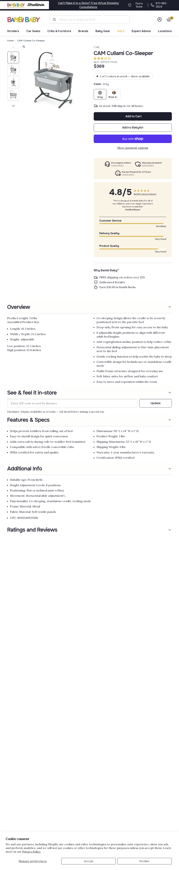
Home (10, 40)
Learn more (117, 165)
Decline (144, 861)
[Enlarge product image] (24, 47)
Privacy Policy (31, 851)
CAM (96, 47)
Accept (88, 861)
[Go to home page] (23, 19)
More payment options (132, 147)
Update (156, 403)
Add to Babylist (132, 127)
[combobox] (91, 19)
